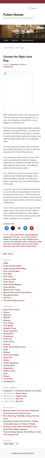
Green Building (9, 287)
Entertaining (8, 336)
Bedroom (6, 317)
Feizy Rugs (16, 244)
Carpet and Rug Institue (12, 266)
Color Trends (8, 323)
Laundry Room (9, 365)
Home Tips (7, 357)
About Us (15, 40)
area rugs (22, 239)
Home (6, 40)
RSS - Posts (8, 254)
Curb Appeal (8, 325)
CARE (5, 263)
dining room (32, 241)
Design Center (21, 393)
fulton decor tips (9, 246)
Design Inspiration (31, 235)
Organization (8, 368)
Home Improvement (11, 355)
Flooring (16, 237)
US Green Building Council (13, 300)
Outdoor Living (9, 371)
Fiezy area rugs (26, 244)
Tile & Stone (8, 378)
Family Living (8, 341)
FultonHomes (8, 67)
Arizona (6, 312)
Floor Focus (8, 276)
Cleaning (6, 320)
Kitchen (6, 360)
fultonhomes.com (27, 40)
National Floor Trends (11, 289)
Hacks (5, 349)
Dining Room (7, 237)
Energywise (7, 390)
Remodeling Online (10, 295)
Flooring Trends (9, 279)
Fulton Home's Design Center (26, 246)
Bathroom (7, 315)
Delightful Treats (9, 328)
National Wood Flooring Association (17, 292)
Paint (5, 373)
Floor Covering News (11, 271)
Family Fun (7, 339)
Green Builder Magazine (12, 284)
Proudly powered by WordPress (22, 453)
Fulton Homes (13, 14)
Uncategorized (8, 381)
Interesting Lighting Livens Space (28, 390)
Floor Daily (7, 273)
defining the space (20, 241)
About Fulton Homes (17, 235)
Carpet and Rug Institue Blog (14, 268)
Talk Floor (7, 297)
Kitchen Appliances (10, 363)
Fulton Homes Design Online (14, 347)
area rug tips (13, 239)
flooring (35, 244)
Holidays (6, 352)
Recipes (6, 376)
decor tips (10, 241)
